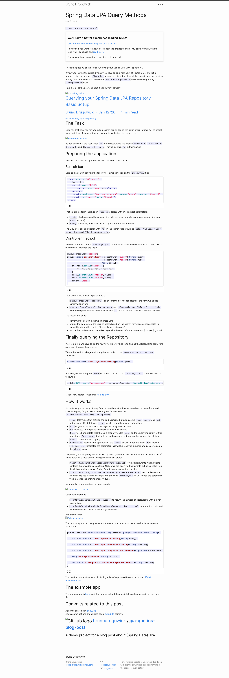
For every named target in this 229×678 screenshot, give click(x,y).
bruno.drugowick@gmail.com (79, 665)
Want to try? (102, 394)
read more (98, 52)
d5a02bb (91, 610)
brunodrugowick (110, 620)
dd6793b (109, 614)
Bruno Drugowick (78, 4)
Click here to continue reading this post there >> (92, 43)
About (160, 4)
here (87, 594)
